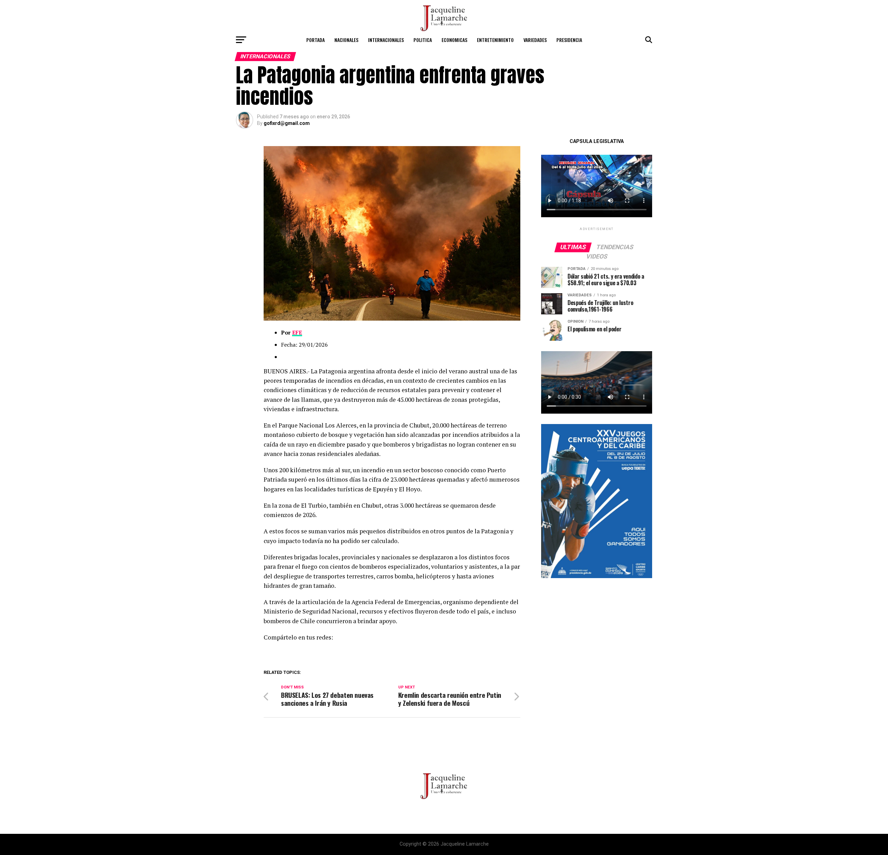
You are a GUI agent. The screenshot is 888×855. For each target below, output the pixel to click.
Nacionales (346, 39)
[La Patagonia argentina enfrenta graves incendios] (392, 318)
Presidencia (569, 39)
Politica (422, 39)
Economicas (454, 39)
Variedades (535, 39)
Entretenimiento (495, 39)
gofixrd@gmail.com (287, 123)
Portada (315, 39)
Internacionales (386, 39)
